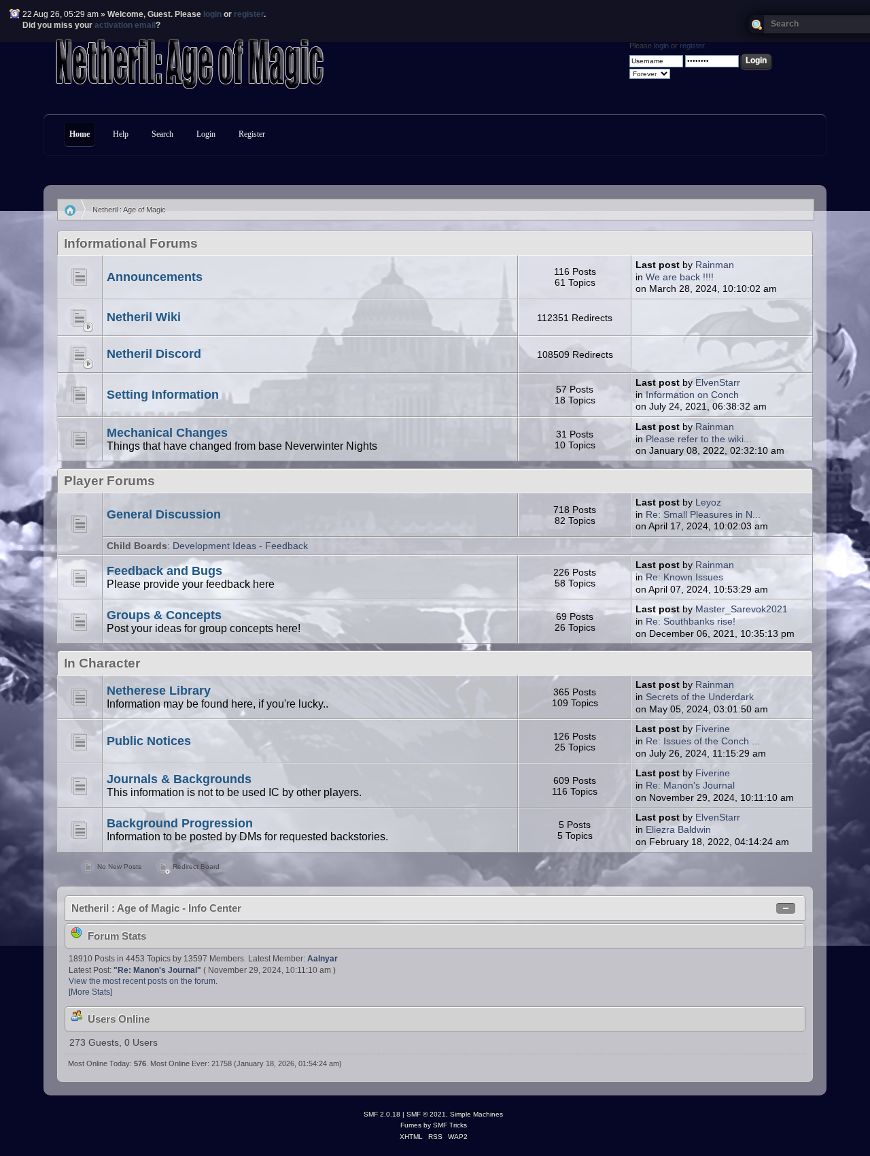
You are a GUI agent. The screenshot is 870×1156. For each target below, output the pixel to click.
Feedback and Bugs (164, 571)
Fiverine (712, 729)
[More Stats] (90, 992)
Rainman (714, 265)
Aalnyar (322, 958)
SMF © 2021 (426, 1114)
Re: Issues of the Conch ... (703, 741)
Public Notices (149, 741)
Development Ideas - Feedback (240, 546)
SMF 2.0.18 (382, 1114)
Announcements (155, 277)
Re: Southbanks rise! (690, 621)
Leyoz (708, 502)
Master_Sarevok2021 (741, 609)
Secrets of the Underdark (700, 697)
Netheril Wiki (144, 317)
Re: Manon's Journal (690, 785)
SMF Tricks (450, 1125)
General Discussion (164, 514)
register (249, 14)
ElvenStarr (717, 383)
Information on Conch (692, 395)
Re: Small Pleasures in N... (703, 515)
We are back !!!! (680, 277)
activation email (125, 25)
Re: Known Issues (684, 577)
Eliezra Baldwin (678, 830)
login (212, 14)
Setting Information (163, 394)
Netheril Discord (154, 354)
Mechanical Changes (167, 433)
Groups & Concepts (164, 615)
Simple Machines (476, 1114)
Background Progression (180, 823)
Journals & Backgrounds (179, 779)
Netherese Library (159, 690)
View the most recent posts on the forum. (143, 981)
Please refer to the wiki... (699, 439)
